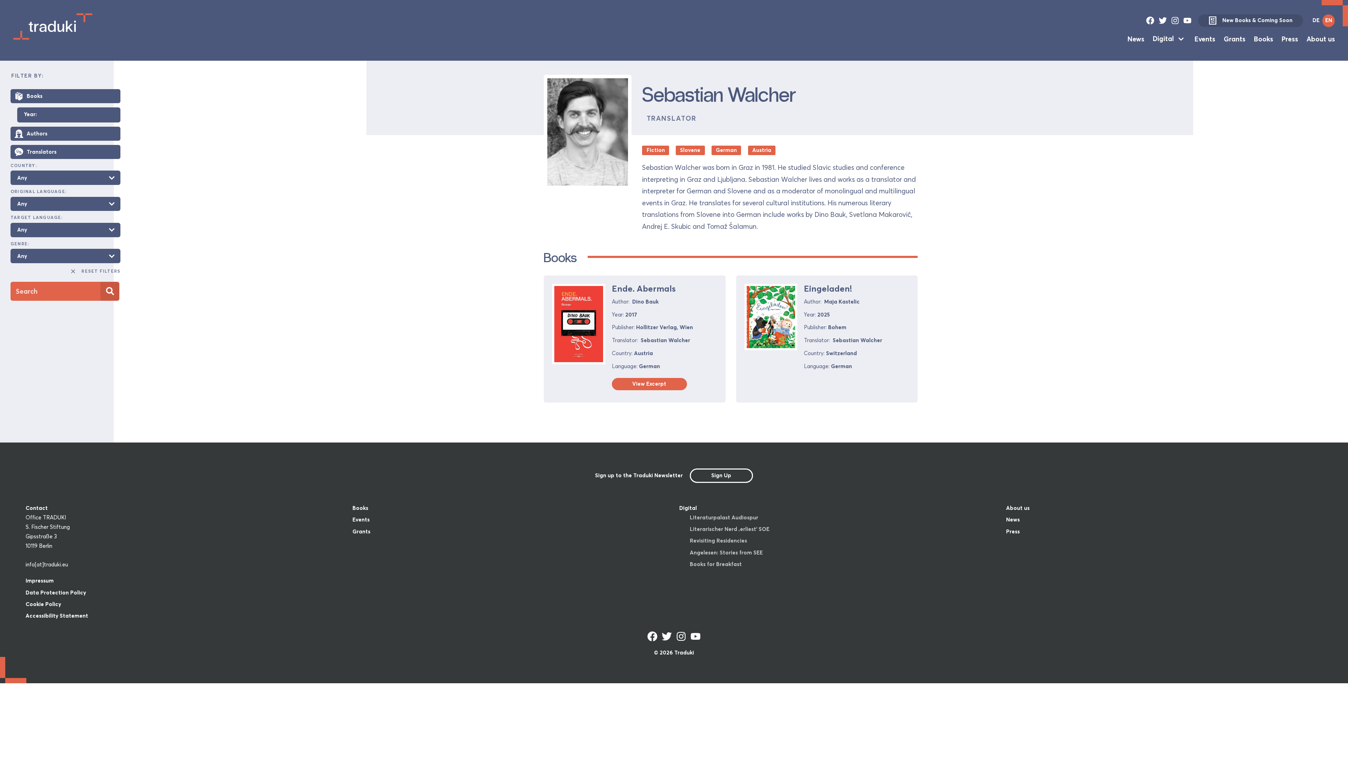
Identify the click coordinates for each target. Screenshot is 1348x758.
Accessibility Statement (57, 615)
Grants (1234, 38)
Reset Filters (100, 271)
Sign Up (721, 475)
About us (1321, 38)
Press (1290, 38)
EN (1328, 20)
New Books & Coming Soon (1257, 20)
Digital (1163, 38)
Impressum (40, 580)
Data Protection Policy (56, 592)
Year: (30, 115)
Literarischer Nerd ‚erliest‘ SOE (729, 529)
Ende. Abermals (644, 289)
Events (1205, 38)
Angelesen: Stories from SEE (726, 552)
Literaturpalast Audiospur (724, 517)
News (1136, 38)
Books (1263, 38)
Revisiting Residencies (718, 540)
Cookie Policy (43, 604)
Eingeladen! (828, 289)
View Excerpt (649, 383)
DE (1316, 20)
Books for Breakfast (716, 564)
